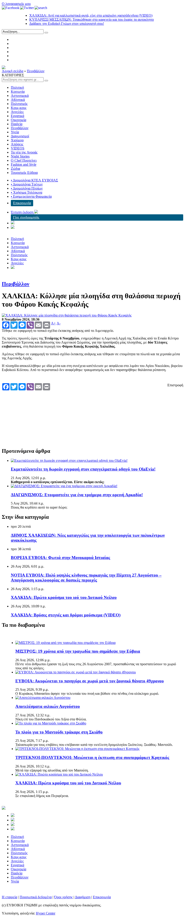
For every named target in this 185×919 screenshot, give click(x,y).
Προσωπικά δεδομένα (36, 897)
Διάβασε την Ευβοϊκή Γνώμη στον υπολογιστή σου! (57, 23)
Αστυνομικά (20, 95)
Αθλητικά (18, 100)
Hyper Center (45, 913)
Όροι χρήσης (63, 897)
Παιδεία (16, 124)
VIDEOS (17, 148)
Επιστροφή (175, 385)
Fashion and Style (23, 164)
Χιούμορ (17, 140)
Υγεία (15, 132)
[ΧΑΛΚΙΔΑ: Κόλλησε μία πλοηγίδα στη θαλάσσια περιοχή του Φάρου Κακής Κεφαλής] (67, 315)
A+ (53, 323)
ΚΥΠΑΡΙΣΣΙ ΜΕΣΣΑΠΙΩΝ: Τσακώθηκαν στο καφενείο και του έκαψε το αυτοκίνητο (82, 19)
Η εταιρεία (9, 897)
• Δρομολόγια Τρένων (27, 184)
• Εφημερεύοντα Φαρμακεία (31, 196)
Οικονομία (18, 120)
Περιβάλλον (35, 71)
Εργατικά (17, 116)
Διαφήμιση (82, 897)
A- (58, 323)
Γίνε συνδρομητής (26, 217)
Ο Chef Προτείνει (24, 160)
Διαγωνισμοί (20, 136)
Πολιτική (17, 87)
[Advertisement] (84, 415)
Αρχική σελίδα (12, 71)
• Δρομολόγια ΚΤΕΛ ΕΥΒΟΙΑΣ (34, 180)
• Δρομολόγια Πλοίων (27, 188)
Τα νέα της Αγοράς (24, 152)
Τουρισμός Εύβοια (24, 172)
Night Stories (20, 156)
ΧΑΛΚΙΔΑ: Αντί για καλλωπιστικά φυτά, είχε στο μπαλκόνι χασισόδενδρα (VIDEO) (81, 15)
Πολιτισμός (19, 104)
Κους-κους (18, 108)
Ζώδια (15, 168)
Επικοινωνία (22, 203)
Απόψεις (17, 144)
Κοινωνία (18, 91)
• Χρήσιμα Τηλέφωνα (26, 192)
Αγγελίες (17, 112)
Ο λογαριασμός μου (16, 4)
